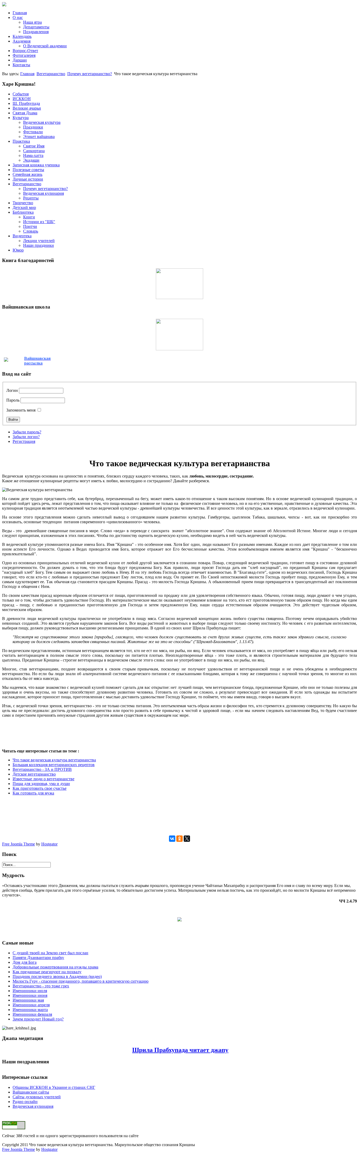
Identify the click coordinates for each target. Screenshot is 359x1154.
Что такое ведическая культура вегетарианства (54, 760)
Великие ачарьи (27, 108)
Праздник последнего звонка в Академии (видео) (57, 976)
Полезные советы (28, 169)
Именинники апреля (31, 1005)
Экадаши (31, 160)
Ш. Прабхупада (26, 103)
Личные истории (28, 179)
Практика (21, 141)
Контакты (21, 65)
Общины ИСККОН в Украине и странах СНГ (54, 1087)
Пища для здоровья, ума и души (41, 783)
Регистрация (24, 441)
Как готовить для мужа (33, 793)
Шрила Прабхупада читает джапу (180, 1050)
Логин (12, 390)
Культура (21, 117)
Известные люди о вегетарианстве (43, 779)
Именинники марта (30, 1009)
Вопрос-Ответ (25, 50)
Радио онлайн (25, 1101)
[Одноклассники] (179, 838)
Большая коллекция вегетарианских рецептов (54, 764)
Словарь (30, 231)
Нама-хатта (33, 155)
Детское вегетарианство (34, 774)
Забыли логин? (26, 436)
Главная (20, 13)
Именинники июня (30, 995)
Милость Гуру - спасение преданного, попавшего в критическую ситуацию (80, 981)
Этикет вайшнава (39, 136)
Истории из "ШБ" (39, 221)
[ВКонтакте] (172, 838)
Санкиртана (34, 150)
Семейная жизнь (27, 174)
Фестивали (33, 132)
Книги (29, 217)
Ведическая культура (41, 122)
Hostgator (49, 844)
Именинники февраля (32, 1014)
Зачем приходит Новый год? (38, 1019)
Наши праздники (38, 245)
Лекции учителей (39, 240)
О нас (18, 17)
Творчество (23, 203)
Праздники (33, 127)
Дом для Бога (25, 962)
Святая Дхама (25, 113)
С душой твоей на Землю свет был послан (50, 953)
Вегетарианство (51, 73)
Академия (21, 41)
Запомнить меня (20, 410)
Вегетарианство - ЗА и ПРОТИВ (42, 769)
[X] (187, 838)
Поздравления (36, 31)
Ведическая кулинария (43, 193)
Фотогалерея (24, 55)
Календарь (22, 36)
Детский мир (24, 207)
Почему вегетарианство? (89, 73)
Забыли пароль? (27, 432)
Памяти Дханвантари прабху (38, 957)
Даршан (20, 60)
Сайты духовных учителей (37, 1097)
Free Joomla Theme (18, 844)
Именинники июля (30, 990)
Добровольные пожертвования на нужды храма (55, 967)
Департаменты (36, 27)
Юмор (18, 250)
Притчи (30, 226)
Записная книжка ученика (36, 165)
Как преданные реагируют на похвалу (47, 972)
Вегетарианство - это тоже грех (41, 986)
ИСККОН (22, 98)
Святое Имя (33, 146)
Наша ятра (32, 22)
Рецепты (31, 198)
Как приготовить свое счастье (39, 788)
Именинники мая (28, 1000)
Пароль (12, 400)
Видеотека (22, 236)
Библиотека (23, 212)
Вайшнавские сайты (31, 1092)
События (21, 94)
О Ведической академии (45, 46)
